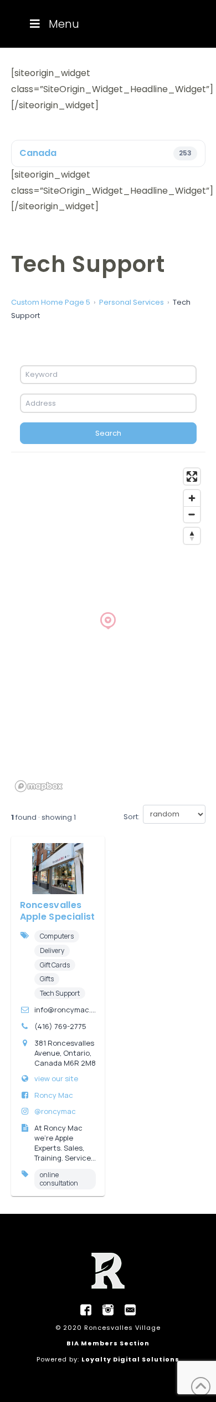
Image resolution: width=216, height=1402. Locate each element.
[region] (108, 629)
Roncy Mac (53, 1095)
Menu (64, 24)
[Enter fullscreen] (192, 476)
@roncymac (55, 1111)
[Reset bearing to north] (192, 536)
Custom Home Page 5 (50, 302)
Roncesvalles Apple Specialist (57, 911)
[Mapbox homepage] (38, 786)
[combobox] (108, 374)
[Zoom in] (192, 498)
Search (108, 433)
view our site (56, 1078)
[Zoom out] (192, 514)
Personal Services (131, 302)
